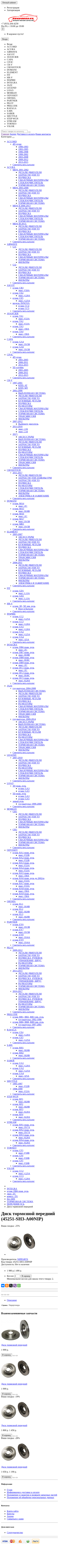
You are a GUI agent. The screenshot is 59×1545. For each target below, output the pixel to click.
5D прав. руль (19, 793)
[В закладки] (5, 1294)
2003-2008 (23, 157)
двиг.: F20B (24, 1158)
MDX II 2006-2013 (22, 206)
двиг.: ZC (22, 506)
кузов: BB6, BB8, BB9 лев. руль (28, 1022)
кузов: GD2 (18, 596)
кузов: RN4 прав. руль (23, 1140)
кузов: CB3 (18, 288)
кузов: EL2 (18, 909)
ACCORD (12, 141)
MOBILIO (12, 809)
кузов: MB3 (18, 524)
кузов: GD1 (18, 591)
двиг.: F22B (24, 855)
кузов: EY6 (18, 924)
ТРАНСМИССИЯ (27, 416)
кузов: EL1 (18, 904)
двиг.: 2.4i (23, 431)
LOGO (10, 783)
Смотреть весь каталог (24, 164)
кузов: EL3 (18, 914)
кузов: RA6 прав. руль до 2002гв (28, 878)
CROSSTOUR (14, 470)
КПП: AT (22, 385)
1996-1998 (23, 152)
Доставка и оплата (26, 134)
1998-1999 (17, 1089)
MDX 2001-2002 (20, 170)
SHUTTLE (12, 1081)
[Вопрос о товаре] (2, 1294)
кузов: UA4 (18, 637)
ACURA (11, 167)
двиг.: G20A (24, 295)
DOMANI (11, 501)
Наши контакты (43, 134)
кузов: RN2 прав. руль (23, 1130)
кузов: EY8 (18, 935)
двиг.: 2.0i (23, 429)
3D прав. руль (19, 786)
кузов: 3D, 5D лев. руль (24, 606)
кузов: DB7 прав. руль (23, 652)
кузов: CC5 (23, 308)
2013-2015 (23, 162)
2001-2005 (23, 360)
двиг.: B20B (24, 911)
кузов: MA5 (18, 508)
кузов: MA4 (18, 503)
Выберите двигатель (28, 424)
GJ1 (14, 247)
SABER (10, 1060)
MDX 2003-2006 (20, 188)
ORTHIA (11, 901)
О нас (9, 1490)
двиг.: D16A (24, 937)
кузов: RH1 (18, 1048)
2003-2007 (17, 534)
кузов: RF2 (18, 1104)
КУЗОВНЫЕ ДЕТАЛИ (29, 401)
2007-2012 (17, 421)
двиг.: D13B (24, 927)
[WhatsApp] (19, 1285)
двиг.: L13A (24, 593)
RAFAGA (11, 1030)
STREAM (11, 1122)
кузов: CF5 (18, 1160)
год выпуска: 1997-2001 (30, 1024)
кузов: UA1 (18, 627)
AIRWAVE (12, 244)
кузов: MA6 (18, 514)
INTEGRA (12, 645)
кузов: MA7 (18, 519)
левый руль (18, 801)
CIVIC (10, 354)
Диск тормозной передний (14, 1345)
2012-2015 (23, 365)
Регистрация (13, 7)
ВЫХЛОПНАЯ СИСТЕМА (32, 393)
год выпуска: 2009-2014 (24, 719)
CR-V (9, 380)
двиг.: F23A (24, 318)
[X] (11, 1285)
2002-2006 (17, 390)
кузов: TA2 (18, 321)
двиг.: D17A (24, 1127)
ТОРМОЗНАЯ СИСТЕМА (31, 185)
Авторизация (13, 10)
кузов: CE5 (18, 298)
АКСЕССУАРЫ (26, 437)
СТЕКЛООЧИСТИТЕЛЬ (30, 182)
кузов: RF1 (18, 1099)
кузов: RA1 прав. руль (23, 852)
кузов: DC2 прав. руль (23, 673)
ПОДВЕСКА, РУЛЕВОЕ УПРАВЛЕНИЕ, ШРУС (30, 959)
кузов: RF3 (18, 1109)
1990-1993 (23, 146)
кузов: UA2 (18, 632)
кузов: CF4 (18, 1155)
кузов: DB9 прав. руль (23, 662)
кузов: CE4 (18, 293)
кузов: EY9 (18, 940)
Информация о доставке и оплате (23, 1492)
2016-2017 (17, 991)
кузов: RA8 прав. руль (23, 888)
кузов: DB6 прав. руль (23, 647)
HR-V (10, 603)
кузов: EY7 (18, 929)
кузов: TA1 (18, 316)
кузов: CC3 (18, 621)
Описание (12, 1300)
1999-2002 (23, 154)
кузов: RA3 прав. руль (23, 863)
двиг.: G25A (24, 301)
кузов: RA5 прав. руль (23, 873)
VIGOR (10, 1168)
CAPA (10, 339)
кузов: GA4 (18, 342)
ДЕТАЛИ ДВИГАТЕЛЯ (30, 172)
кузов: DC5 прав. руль (23, 678)
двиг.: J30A (23, 329)
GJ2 (14, 265)
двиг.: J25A (23, 639)
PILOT (10, 947)
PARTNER (12, 922)
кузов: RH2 (18, 1053)
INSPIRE (11, 614)
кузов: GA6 (18, 347)
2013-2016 (17, 426)
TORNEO (11, 1148)
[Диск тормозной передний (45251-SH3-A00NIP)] (21, 1254)
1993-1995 (23, 149)
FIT (8, 588)
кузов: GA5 (24, 791)
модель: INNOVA (21, 303)
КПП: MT (23, 388)
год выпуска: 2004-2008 (24, 688)
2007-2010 (17, 757)
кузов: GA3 (24, 788)
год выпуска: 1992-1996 (30, 1019)
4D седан (17, 144)
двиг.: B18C (24, 660)
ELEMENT (12, 532)
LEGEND (11, 755)
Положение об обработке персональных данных (30, 1497)
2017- (15, 434)
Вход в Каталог (25, 609)
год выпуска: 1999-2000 (30, 804)
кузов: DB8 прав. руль (23, 657)
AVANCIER (12, 313)
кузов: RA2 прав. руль (23, 858)
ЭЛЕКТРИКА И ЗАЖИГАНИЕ (33, 496)
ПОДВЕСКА (24, 177)
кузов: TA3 (18, 326)
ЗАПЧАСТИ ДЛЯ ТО (29, 175)
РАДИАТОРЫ (25, 406)
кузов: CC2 (18, 616)
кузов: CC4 (23, 306)
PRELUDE (12, 1014)
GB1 (15, 811)
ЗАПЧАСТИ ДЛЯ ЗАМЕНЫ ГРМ (35, 478)
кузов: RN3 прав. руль (23, 1135)
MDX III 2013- (20, 223)
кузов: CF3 (18, 1150)
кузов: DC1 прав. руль (23, 668)
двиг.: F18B (24, 1153)
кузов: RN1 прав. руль (23, 1125)
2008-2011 (17, 562)
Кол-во (10, 1276)
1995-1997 (17, 1083)
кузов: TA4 (18, 331)
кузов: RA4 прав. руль (23, 868)
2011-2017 (17, 473)
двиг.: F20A (24, 290)
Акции (12, 134)
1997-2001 (17, 383)
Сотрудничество (15, 1532)
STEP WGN (12, 1096)
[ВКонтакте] (3, 1285)
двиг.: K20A (24, 680)
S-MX (10, 1045)
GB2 (15, 829)
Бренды (10, 1513)
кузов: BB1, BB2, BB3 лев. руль (28, 1017)
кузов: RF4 (18, 1114)
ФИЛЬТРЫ (23, 262)
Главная (5, 134)
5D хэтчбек (18, 367)
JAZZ (9, 686)
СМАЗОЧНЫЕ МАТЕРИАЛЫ (33, 180)
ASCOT (11, 285)
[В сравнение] (8, 1294)
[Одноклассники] (7, 1285)
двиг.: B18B (24, 511)
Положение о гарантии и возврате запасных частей (32, 1495)
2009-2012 (23, 159)
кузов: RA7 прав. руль (23, 883)
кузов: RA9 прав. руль (23, 894)
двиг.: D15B (24, 344)
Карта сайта (12, 1511)
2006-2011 (23, 362)
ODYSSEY (12, 850)
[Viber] (15, 1285)
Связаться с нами (15, 1519)
